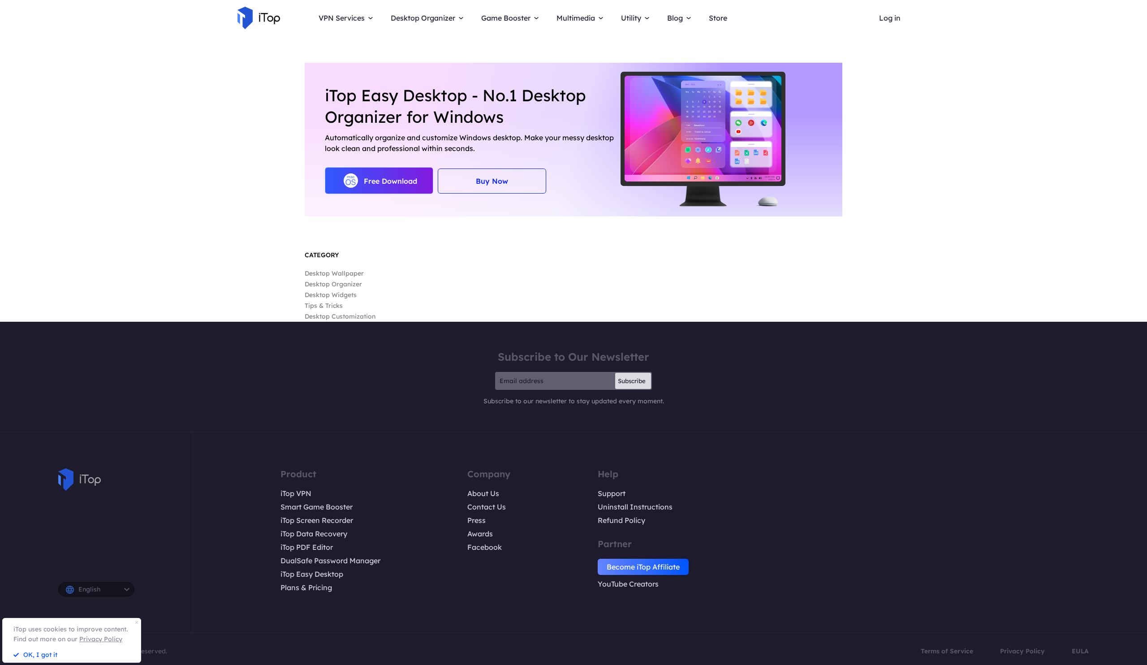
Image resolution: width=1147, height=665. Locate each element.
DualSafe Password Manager (330, 560)
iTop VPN (295, 493)
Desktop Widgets (331, 295)
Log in (890, 17)
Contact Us (486, 506)
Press (476, 520)
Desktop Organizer (333, 284)
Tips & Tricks (324, 306)
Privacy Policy (1022, 651)
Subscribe (632, 380)
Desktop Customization (340, 316)
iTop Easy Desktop (311, 574)
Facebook (484, 547)
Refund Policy (621, 520)
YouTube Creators (628, 583)
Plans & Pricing (306, 587)
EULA (1080, 651)
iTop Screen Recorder (316, 520)
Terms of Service (947, 651)
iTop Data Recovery (313, 533)
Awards (480, 533)
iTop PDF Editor (306, 547)
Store (718, 17)
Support (611, 493)
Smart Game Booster (316, 506)
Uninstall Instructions (635, 506)
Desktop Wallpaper (334, 273)
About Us (483, 493)
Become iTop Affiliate (643, 566)
